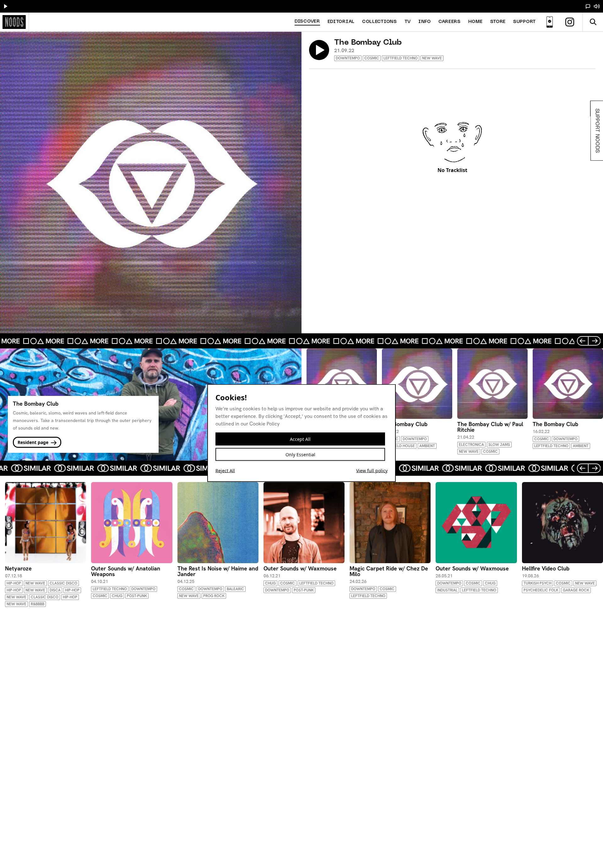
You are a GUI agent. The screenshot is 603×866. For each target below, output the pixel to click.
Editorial (341, 22)
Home (475, 22)
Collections (379, 22)
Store (498, 22)
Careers (449, 22)
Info (424, 22)
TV (408, 22)
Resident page (34, 442)
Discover (307, 21)
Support (524, 22)
